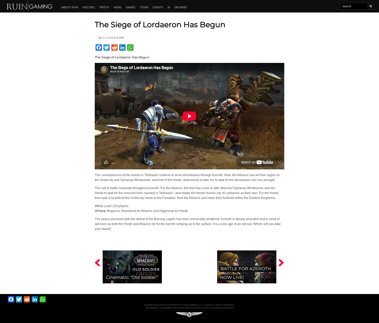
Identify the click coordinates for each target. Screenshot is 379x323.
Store (144, 7)
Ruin (104, 37)
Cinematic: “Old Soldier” (132, 277)
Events (158, 7)
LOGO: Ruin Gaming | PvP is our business (29, 5)
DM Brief (180, 7)
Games (130, 7)
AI (168, 7)
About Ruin (69, 7)
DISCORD (89, 7)
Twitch (104, 7)
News (118, 7)
